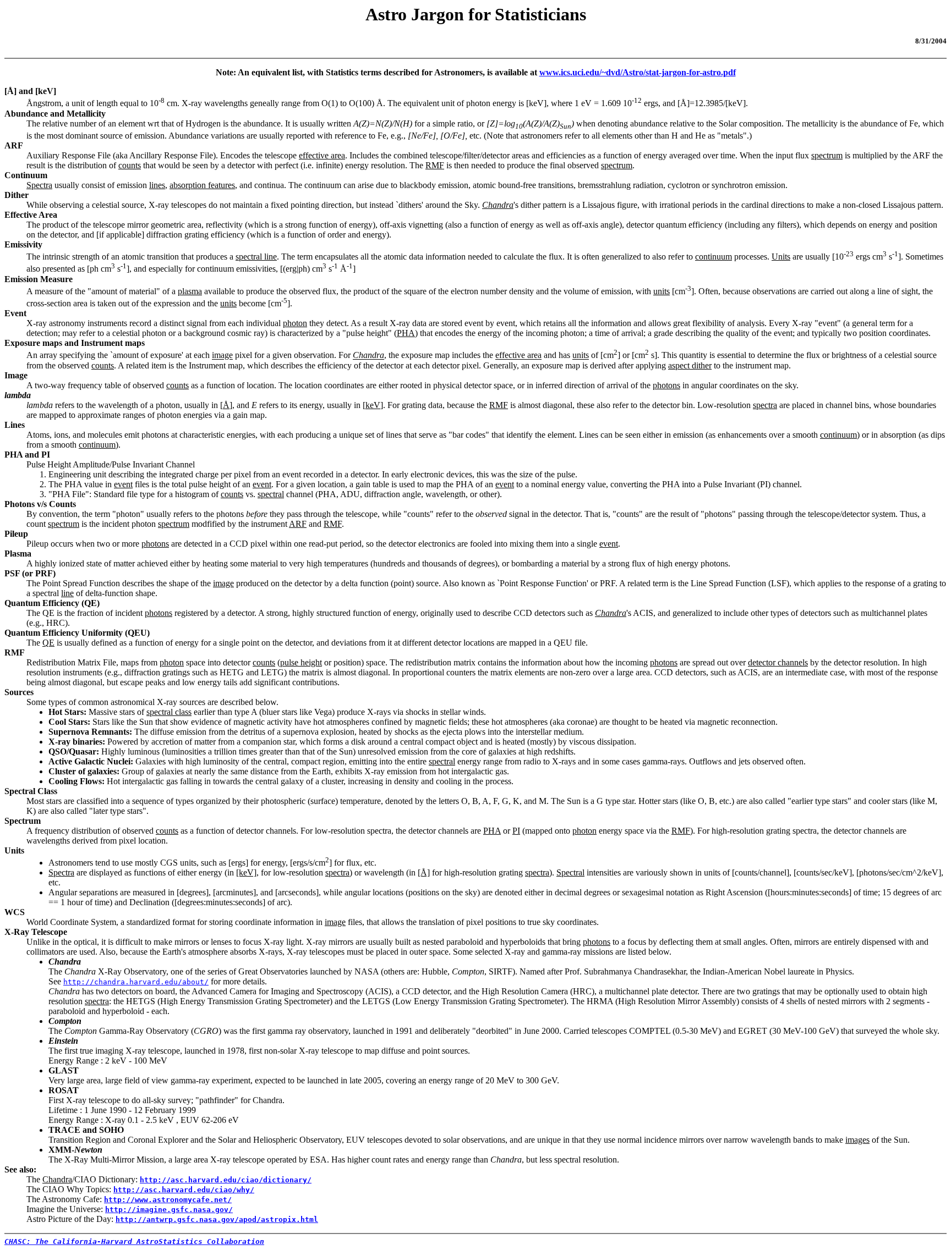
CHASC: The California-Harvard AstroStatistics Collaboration (134, 1241)
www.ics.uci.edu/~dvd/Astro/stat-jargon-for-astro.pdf (637, 72)
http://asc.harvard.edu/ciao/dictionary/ (225, 1180)
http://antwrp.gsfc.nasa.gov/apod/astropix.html (217, 1219)
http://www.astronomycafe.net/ (168, 1200)
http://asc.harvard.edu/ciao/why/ (183, 1190)
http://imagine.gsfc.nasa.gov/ (169, 1209)
